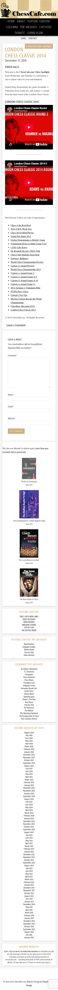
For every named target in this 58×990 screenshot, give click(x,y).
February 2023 (29, 849)
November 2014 (29, 924)
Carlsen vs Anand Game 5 (22, 273)
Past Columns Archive (29, 719)
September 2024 (29, 796)
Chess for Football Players (22, 232)
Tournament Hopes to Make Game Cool (28, 243)
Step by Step (29, 652)
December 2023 (29, 821)
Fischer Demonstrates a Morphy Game (28, 239)
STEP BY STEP (29, 627)
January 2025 (29, 785)
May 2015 (29, 907)
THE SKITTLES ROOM (29, 630)
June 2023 (29, 838)
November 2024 (29, 790)
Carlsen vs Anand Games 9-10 (24, 280)
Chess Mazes (29, 680)
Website (11, 418)
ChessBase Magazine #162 (23, 306)
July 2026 (29, 735)
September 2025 (29, 763)
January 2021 (29, 901)
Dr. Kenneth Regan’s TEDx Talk (25, 250)
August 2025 (29, 766)
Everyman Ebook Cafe (29, 688)
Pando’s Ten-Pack (29, 699)
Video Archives (29, 655)
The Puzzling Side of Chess (29, 716)
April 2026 (29, 743)
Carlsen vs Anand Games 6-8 (24, 276)
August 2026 (29, 732)
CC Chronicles (29, 671)
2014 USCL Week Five (21, 228)
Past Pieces (29, 702)
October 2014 (29, 926)
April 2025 (29, 777)
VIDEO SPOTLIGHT (29, 619)
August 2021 (29, 896)
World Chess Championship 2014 (26, 269)
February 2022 (29, 882)
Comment (13, 355)
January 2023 (29, 851)
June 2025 (29, 771)
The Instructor (29, 707)
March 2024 (29, 813)
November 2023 (29, 824)
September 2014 (29, 929)
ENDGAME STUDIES (29, 625)
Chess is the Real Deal (21, 225)
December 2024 (29, 788)
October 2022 (29, 860)
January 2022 (29, 885)
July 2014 (29, 935)
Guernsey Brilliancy (20, 258)
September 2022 (29, 862)
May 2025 (29, 774)
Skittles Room (29, 649)
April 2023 (29, 843)
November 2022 (29, 857)
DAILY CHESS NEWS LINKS (29, 616)
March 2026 (29, 746)
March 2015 (29, 912)
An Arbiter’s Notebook (29, 669)
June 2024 (29, 804)
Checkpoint (29, 674)
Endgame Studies (29, 647)
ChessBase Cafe (29, 683)
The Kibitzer (29, 710)
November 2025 (29, 757)
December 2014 (29, 921)
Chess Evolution (29, 677)
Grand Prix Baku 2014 (21, 236)
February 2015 (29, 915)
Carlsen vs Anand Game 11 (23, 284)
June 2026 (29, 738)
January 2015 (29, 918)
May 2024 (29, 807)
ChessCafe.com (29, 9)
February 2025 (29, 782)
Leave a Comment (16, 325)
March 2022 (29, 879)
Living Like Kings (19, 247)
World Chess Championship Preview (27, 261)
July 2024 (29, 802)
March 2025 (29, 779)
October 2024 (29, 793)
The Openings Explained (29, 713)
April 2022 (29, 876)
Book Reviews (29, 644)
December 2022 (29, 854)
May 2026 (29, 741)
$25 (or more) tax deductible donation (24, 951)
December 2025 (29, 754)
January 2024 (29, 818)
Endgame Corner (29, 685)
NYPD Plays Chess (19, 291)
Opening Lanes (29, 696)
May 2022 (29, 874)
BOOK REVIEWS (29, 622)
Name (11, 394)
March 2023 (29, 846)
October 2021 (29, 893)
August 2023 (29, 832)
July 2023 (29, 835)
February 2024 (29, 815)
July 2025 (29, 768)
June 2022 (29, 871)
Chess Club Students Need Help (25, 254)
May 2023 (29, 840)
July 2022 (29, 868)
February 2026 (29, 749)
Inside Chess (29, 691)
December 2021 (29, 887)
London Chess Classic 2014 (23, 309)
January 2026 (29, 752)
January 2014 (29, 937)
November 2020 (29, 904)
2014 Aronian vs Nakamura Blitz (25, 287)
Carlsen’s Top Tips (19, 295)
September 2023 (29, 829)
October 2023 (29, 827)
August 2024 (29, 799)
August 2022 (29, 865)
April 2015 (29, 910)
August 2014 (29, 932)
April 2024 (29, 810)
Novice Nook (29, 694)
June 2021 (29, 899)
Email (11, 406)
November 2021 (29, 890)
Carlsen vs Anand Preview (22, 265)
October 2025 (29, 760)
